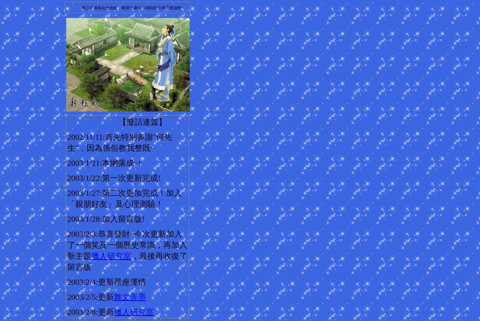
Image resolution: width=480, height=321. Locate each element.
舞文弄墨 (130, 297)
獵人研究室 (111, 256)
